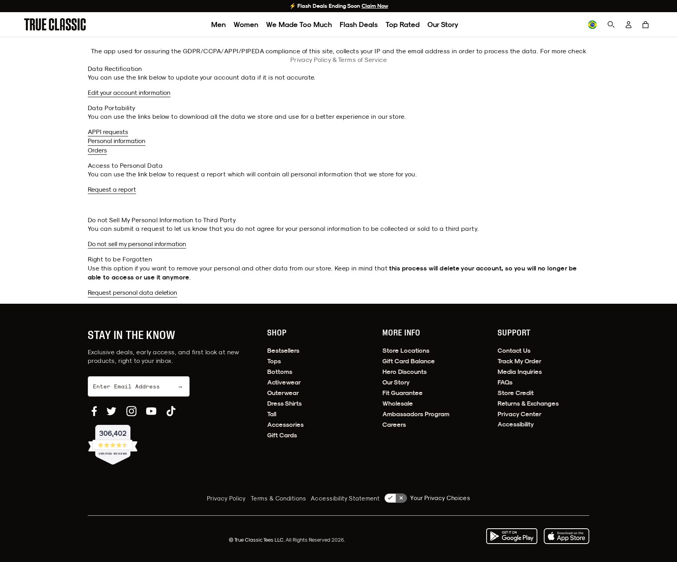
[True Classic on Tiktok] (171, 411)
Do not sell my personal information (137, 243)
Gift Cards (282, 435)
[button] (645, 24)
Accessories (285, 425)
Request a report (112, 189)
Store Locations (405, 350)
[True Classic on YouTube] (151, 411)
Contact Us (514, 350)
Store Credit (516, 393)
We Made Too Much (299, 24)
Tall (271, 414)
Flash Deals (359, 24)
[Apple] (566, 536)
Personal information (116, 140)
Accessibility (516, 424)
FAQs (505, 382)
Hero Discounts (404, 372)
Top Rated (403, 24)
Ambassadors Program (415, 414)
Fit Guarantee (402, 393)
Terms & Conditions (278, 498)
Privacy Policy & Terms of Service (338, 59)
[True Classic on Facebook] (94, 411)
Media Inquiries (520, 372)
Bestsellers (283, 350)
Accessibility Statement (345, 498)
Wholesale (397, 403)
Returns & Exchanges (528, 403)
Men (218, 24)
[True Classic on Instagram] (131, 411)
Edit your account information (129, 92)
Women (246, 24)
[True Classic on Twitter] (111, 411)
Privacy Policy (226, 498)
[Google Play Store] (511, 536)
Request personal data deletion (132, 292)
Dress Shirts (284, 403)
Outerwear (283, 393)
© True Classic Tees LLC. (257, 540)
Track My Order (519, 361)
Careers (394, 425)
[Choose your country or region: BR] (592, 25)
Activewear (284, 382)
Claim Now (375, 6)
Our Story (442, 24)
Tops (274, 361)
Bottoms (279, 372)
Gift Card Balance (408, 361)
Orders (97, 150)
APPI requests (108, 131)
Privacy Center (519, 414)
